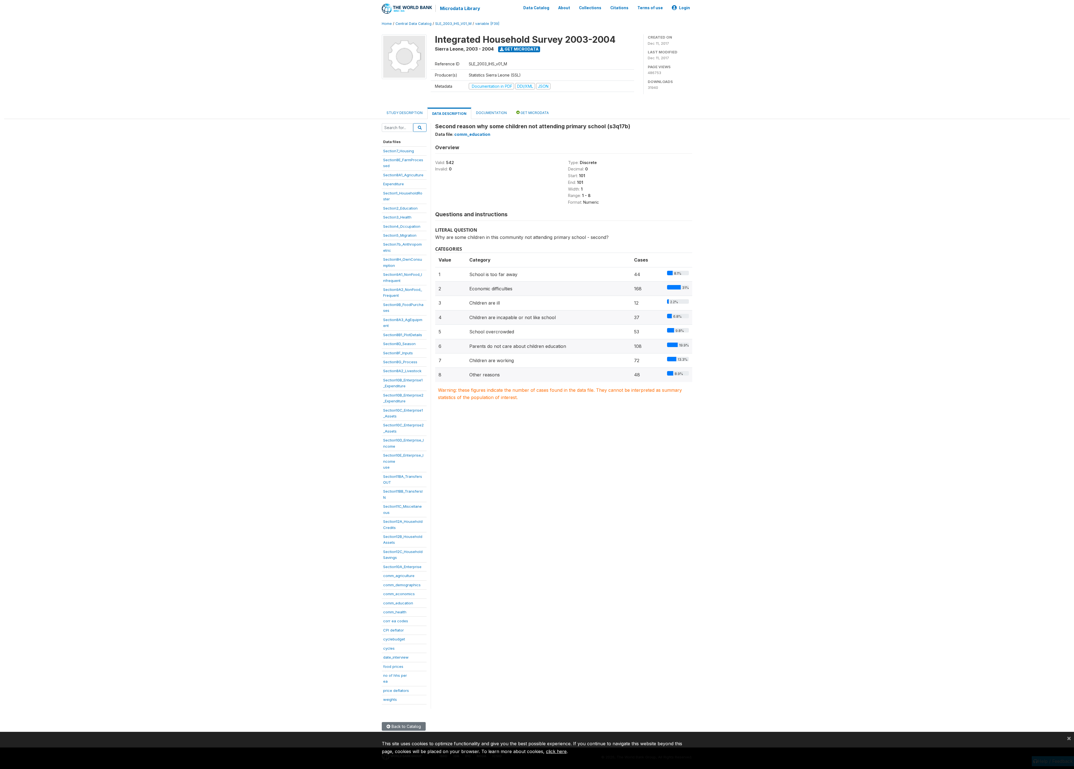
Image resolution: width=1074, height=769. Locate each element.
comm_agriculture (398, 575)
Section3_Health (397, 217)
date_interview (396, 657)
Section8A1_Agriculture (403, 175)
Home (387, 24)
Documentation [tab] (491, 113)
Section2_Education (400, 208)
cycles (389, 648)
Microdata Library (460, 8)
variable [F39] (487, 24)
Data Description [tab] (449, 113)
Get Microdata (521, 49)
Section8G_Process (400, 362)
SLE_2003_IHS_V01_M (453, 24)
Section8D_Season (399, 343)
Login (684, 8)
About (564, 8)
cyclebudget (394, 639)
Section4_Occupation (401, 226)
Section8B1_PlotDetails (402, 335)
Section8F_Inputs (398, 353)
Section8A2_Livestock (402, 371)
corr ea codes (395, 621)
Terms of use (650, 8)
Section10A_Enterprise (402, 566)
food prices (393, 666)
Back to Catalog (405, 726)
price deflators (396, 690)
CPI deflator (393, 630)
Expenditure (393, 184)
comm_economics (399, 594)
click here (556, 751)
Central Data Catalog (413, 24)
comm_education (398, 603)
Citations (619, 8)
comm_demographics (402, 585)
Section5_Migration (399, 235)
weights (390, 699)
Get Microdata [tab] (534, 113)
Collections (590, 8)
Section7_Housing (398, 151)
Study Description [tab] (405, 113)
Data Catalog (536, 8)
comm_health (394, 612)
